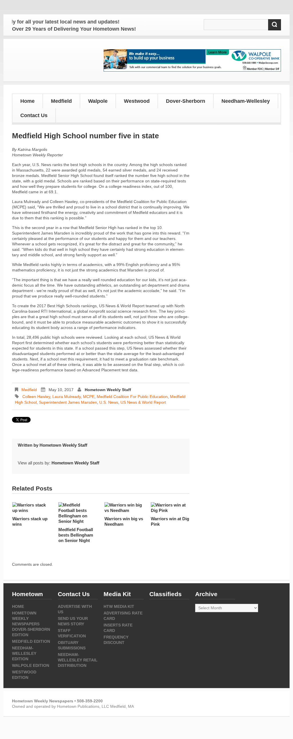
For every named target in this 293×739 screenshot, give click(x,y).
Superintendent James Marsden (68, 402)
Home (27, 101)
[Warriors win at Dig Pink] (170, 507)
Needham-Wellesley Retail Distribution (78, 660)
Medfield (29, 389)
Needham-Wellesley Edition (24, 653)
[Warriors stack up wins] (31, 507)
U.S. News (108, 402)
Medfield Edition (31, 641)
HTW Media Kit (119, 606)
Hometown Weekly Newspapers (25, 618)
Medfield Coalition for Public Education (132, 396)
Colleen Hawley (36, 396)
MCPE (88, 396)
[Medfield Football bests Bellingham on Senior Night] (77, 513)
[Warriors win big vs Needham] (123, 507)
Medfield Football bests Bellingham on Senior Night (75, 535)
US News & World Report (143, 402)
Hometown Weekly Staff (108, 389)
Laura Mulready (66, 396)
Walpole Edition (30, 665)
